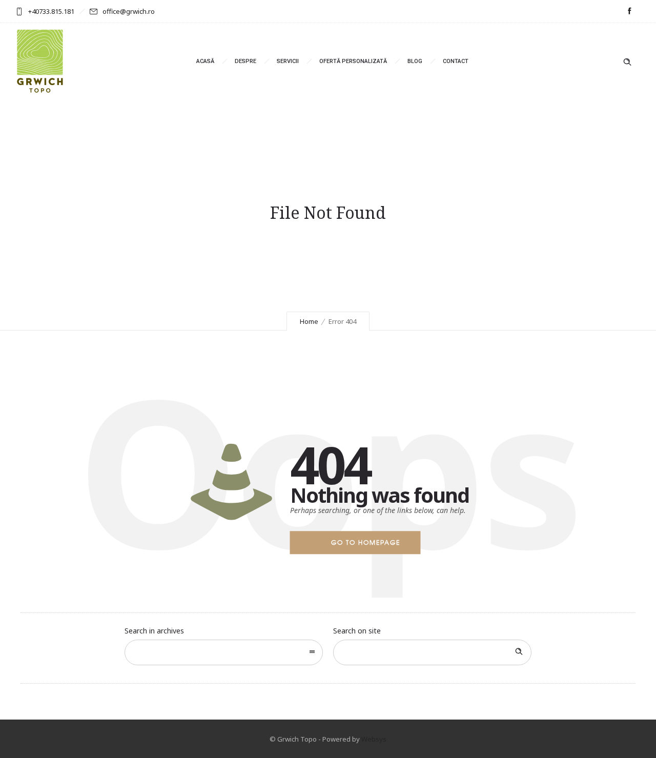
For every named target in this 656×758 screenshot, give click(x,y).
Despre (245, 61)
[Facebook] (629, 11)
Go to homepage (365, 542)
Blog (414, 61)
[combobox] (224, 652)
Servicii (288, 61)
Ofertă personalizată (353, 61)
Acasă (205, 61)
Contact (455, 61)
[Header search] (627, 62)
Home (309, 321)
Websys (373, 739)
